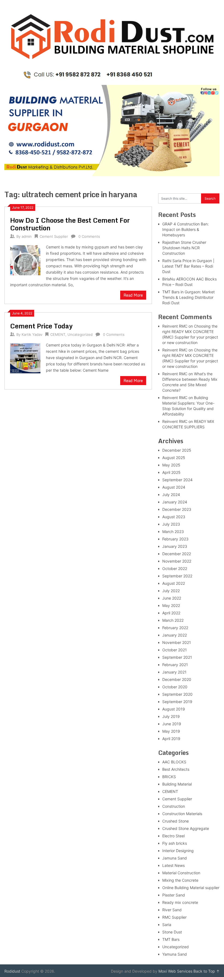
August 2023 (173, 516)
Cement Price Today (41, 325)
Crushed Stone (175, 821)
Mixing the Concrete (180, 880)
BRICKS (169, 776)
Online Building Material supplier (190, 887)
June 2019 (171, 723)
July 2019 (171, 716)
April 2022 (171, 613)
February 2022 (175, 627)
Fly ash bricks (174, 843)
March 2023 (173, 531)
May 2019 (171, 731)
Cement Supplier (54, 236)
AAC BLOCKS (174, 762)
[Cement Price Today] (25, 358)
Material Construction (181, 872)
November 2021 (176, 642)
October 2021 (174, 649)
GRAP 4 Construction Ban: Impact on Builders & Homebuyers (185, 229)
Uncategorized (80, 334)
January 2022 (174, 635)
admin (27, 236)
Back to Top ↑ (206, 971)
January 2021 (174, 672)
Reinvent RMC (174, 326)
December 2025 (176, 450)
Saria (166, 924)
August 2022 (173, 583)
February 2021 (175, 664)
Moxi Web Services (175, 971)
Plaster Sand (173, 895)
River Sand (172, 909)
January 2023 (174, 546)
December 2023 (176, 509)
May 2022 (171, 605)
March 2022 (173, 620)
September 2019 (177, 701)
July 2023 (171, 524)
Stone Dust (172, 932)
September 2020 (177, 694)
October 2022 (174, 568)
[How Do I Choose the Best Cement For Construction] (25, 260)
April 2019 (171, 738)
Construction (173, 806)
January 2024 (174, 502)
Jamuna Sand (174, 858)
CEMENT (57, 334)
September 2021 (177, 657)
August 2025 (173, 457)
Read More (133, 295)
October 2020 (174, 686)
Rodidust (12, 971)
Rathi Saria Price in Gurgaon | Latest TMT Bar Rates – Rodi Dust (188, 266)
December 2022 (176, 553)
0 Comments (89, 236)
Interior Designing (178, 850)
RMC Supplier (174, 917)
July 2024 (171, 494)
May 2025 (171, 465)
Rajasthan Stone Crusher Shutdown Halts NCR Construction (184, 248)
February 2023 (175, 539)
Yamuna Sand (174, 954)
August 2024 (173, 487)
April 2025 (171, 472)
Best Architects (175, 769)
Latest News (173, 865)
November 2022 (176, 561)
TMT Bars (170, 939)
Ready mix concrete (180, 902)
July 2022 (171, 590)
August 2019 (173, 709)
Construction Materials (182, 813)
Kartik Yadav (32, 334)
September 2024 (177, 479)
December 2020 (176, 679)
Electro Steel (173, 835)
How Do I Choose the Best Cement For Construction (70, 224)
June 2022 (171, 598)
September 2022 (177, 576)
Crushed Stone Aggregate (185, 828)
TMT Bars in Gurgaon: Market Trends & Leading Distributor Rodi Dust (188, 297)
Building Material (177, 784)
